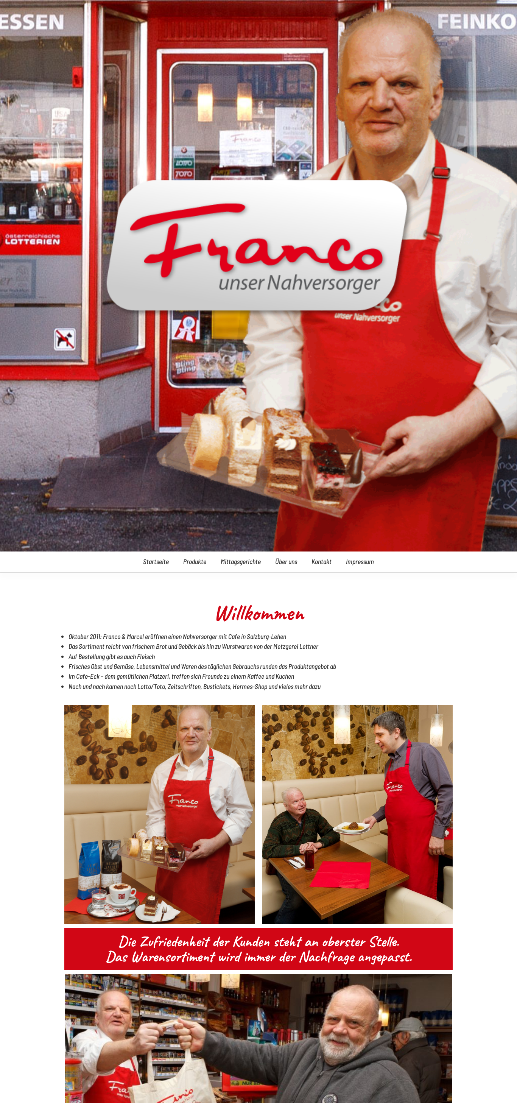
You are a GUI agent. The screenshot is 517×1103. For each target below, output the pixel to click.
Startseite (156, 561)
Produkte (194, 561)
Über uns (286, 561)
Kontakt (321, 561)
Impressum (360, 561)
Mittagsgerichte (241, 561)
